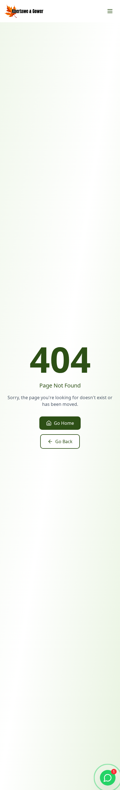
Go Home (64, 423)
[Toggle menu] (110, 11)
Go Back (64, 441)
